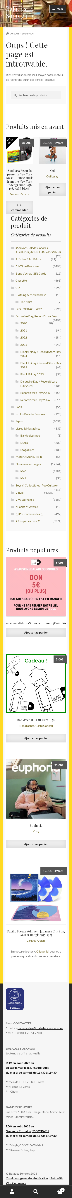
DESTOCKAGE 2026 (29, 309)
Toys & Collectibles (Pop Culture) (37, 485)
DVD (19, 407)
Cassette (21, 280)
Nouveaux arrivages (28, 464)
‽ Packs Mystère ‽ (27, 506)
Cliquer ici (42, 951)
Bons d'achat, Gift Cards (31, 273)
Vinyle (19, 492)
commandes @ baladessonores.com (40, 1028)
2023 (23, 344)
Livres (24, 442)
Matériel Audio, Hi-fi (29, 456)
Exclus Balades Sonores (30, 414)
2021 (23, 330)
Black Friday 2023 (32, 374)
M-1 (23, 478)
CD (18, 287)
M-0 (23, 471)
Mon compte (12, 1191)
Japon (19, 421)
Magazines (27, 449)
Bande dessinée (30, 435)
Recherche (36, 1191)
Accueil (14, 33)
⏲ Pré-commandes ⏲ (29, 514)
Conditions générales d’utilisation (27, 1178)
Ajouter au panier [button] (52, 189)
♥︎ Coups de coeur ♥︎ (28, 521)
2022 (23, 337)
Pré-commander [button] (19, 207)
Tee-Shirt (26, 302)
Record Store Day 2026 (35, 400)
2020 (23, 323)
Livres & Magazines (28, 428)
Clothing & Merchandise (31, 295)
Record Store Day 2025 (35, 392)
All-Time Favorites (27, 266)
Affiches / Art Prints (28, 259)
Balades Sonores (16, 11)
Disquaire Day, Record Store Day (36, 316)
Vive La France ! (25, 499)
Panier (55, 1188)
